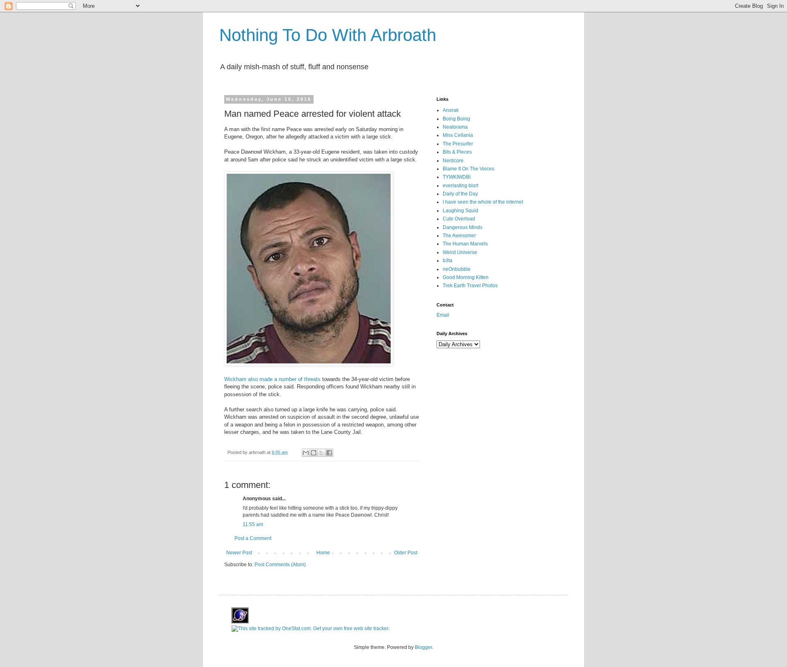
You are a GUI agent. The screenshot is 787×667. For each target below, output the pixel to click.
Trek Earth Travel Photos (470, 285)
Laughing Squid (460, 210)
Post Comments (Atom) (280, 564)
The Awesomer (459, 235)
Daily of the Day (460, 194)
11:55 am (253, 524)
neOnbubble (457, 269)
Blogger (423, 647)
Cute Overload (459, 219)
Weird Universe (460, 252)
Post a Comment (252, 538)
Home (323, 553)
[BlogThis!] (313, 453)
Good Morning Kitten (466, 277)
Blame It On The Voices (468, 169)
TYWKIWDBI (457, 177)
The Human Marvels (465, 244)
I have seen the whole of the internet (483, 202)
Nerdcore (453, 160)
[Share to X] (321, 453)
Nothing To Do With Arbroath (327, 35)
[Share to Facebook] (329, 453)
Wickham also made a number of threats (272, 379)
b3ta (448, 260)
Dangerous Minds (462, 227)
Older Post (405, 553)
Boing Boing (456, 119)
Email (443, 315)
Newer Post (239, 553)
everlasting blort (460, 185)
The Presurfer (458, 144)
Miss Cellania (458, 135)
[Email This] (306, 453)
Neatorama (455, 127)
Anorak (451, 110)
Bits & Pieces (457, 152)
